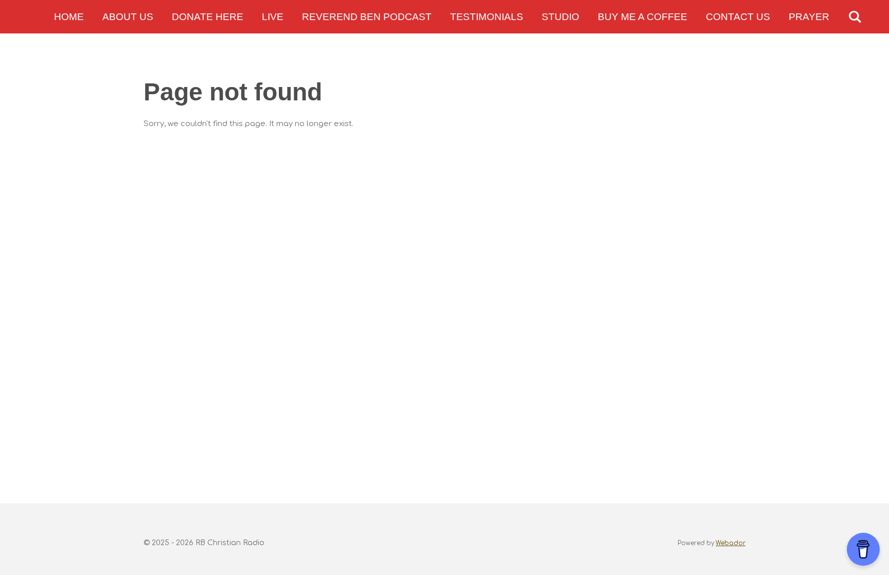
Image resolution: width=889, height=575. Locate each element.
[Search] (854, 16)
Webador (730, 543)
